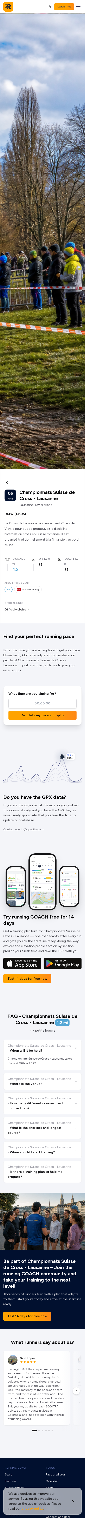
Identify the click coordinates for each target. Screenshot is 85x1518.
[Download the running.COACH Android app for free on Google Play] (63, 963)
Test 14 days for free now (27, 979)
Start (8, 1474)
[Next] (76, 1391)
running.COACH (16, 1467)
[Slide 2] (39, 1430)
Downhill (71, 558)
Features (10, 1481)
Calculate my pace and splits (42, 715)
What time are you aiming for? (32, 694)
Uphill (43, 558)
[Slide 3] (42, 1430)
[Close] (73, 1501)
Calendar (52, 1481)
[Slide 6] (52, 1430)
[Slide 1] (34, 1430)
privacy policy (32, 1509)
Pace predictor (55, 1474)
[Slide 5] (49, 1430)
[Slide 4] (46, 1430)
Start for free (64, 6)
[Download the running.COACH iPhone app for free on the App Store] (22, 963)
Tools (50, 1467)
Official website (15, 609)
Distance (19, 558)
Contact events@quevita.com (23, 829)
